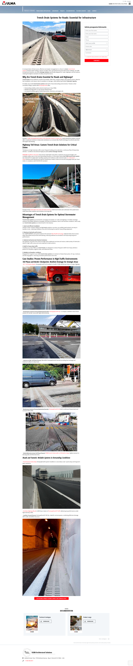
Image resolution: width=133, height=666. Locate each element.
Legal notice (88, 642)
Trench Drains (29, 10)
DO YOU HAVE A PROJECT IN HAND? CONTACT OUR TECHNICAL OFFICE (51, 598)
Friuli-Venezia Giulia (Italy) (30, 462)
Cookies (108, 642)
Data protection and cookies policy (99, 642)
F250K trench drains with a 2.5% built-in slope (57, 453)
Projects (62, 11)
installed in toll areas (30, 154)
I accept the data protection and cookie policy (96, 56)
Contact (94, 11)
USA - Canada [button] (127, 1)
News (89, 11)
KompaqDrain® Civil (54, 409)
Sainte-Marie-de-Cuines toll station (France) (40, 209)
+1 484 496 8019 (29, 660)
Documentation (70, 11)
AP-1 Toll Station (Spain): (29, 264)
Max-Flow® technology (57, 234)
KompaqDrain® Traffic (54, 511)
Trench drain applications (43, 11)
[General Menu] (129, 4)
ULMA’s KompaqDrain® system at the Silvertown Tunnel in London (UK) (44, 138)
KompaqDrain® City (55, 311)
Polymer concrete (81, 11)
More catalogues (103, 639)
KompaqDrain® (43, 85)
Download (46, 621)
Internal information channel (79, 642)
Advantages (55, 11)
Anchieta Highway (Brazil (29, 511)
